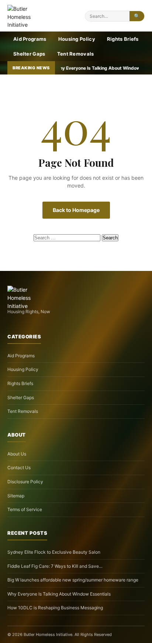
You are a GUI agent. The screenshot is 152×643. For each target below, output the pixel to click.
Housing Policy (76, 39)
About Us (16, 454)
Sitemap (15, 495)
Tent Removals (75, 54)
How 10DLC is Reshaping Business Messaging (55, 607)
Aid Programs (29, 39)
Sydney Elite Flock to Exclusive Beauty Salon (53, 552)
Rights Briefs (123, 39)
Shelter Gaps (29, 54)
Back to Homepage (76, 210)
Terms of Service (24, 509)
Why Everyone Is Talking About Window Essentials (59, 594)
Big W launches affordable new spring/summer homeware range (72, 580)
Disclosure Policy (25, 481)
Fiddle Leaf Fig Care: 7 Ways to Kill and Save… (55, 566)
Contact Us (19, 467)
